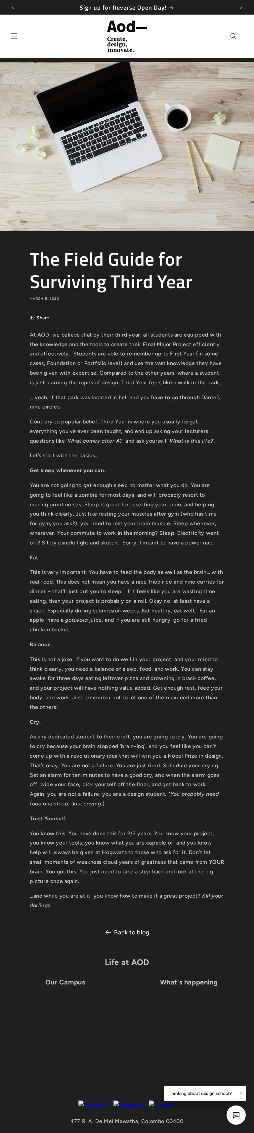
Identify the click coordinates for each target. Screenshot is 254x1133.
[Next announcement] (241, 7)
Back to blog (131, 932)
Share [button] (43, 318)
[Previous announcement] (13, 7)
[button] (14, 36)
